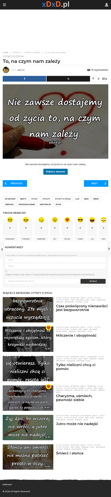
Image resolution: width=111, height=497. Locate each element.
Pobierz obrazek (55, 171)
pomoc (101, 359)
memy (96, 199)
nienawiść (101, 300)
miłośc (67, 239)
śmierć (67, 449)
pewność (69, 390)
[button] (4, 4)
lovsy (89, 388)
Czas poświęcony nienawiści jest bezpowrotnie (82, 308)
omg (103, 239)
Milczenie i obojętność (76, 335)
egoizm (74, 329)
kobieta (82, 388)
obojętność (61, 331)
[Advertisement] (55, 30)
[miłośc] (48, 327)
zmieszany (10, 239)
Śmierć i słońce (70, 453)
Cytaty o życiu (13, 56)
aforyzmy (10, 199)
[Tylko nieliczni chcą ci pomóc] (28, 368)
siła (86, 390)
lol (92, 239)
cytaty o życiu (63, 199)
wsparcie (71, 361)
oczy (92, 447)
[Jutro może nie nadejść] (28, 427)
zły (54, 239)
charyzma (91, 386)
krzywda (80, 300)
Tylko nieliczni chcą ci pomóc (75, 367)
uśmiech (101, 390)
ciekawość (92, 357)
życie (58, 204)
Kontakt (7, 484)
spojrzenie (76, 449)
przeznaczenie (27, 204)
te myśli (78, 302)
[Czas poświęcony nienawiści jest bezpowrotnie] (28, 309)
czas (73, 300)
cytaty (46, 199)
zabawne (41, 239)
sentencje (45, 204)
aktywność (86, 415)
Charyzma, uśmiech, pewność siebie (74, 398)
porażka (26, 239)
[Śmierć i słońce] (28, 457)
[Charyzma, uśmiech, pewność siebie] (28, 398)
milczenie (93, 329)
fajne (80, 239)
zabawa (78, 420)
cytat (34, 199)
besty (23, 199)
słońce (59, 449)
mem (86, 199)
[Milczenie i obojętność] (28, 339)
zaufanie (80, 361)
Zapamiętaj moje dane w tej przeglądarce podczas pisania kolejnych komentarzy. (50, 274)
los (77, 199)
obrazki (9, 204)
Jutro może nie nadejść (77, 424)
